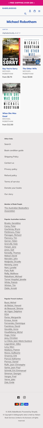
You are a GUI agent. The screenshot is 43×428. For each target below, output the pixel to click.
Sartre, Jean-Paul (12, 367)
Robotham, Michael (13, 276)
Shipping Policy (11, 156)
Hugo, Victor (10, 335)
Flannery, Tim (10, 238)
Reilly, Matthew (11, 273)
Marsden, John (11, 258)
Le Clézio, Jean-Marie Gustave (18, 341)
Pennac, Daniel (11, 361)
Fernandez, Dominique (14, 323)
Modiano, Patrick (12, 350)
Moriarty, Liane (11, 264)
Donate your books (13, 188)
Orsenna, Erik (10, 355)
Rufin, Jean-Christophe (14, 364)
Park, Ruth (9, 270)
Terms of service (12, 181)
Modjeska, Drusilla (12, 261)
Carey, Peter (10, 226)
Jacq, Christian (11, 338)
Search (7, 144)
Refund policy (10, 175)
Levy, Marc (9, 347)
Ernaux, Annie (10, 320)
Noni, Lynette (10, 267)
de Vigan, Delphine (13, 311)
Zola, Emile (9, 382)
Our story (8, 194)
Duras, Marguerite (12, 317)
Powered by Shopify (29, 412)
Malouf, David (10, 255)
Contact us (9, 163)
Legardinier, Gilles (12, 344)
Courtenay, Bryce (12, 229)
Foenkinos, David (12, 326)
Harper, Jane (10, 247)
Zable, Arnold (10, 288)
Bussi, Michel (10, 302)
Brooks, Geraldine (12, 223)
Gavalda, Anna (11, 329)
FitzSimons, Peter (12, 232)
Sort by (5, 29)
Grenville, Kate (11, 244)
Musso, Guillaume (12, 353)
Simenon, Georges (12, 373)
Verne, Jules (9, 379)
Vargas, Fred (10, 376)
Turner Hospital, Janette (15, 279)
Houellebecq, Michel (13, 332)
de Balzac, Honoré (12, 305)
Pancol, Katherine (12, 358)
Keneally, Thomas (12, 252)
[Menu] (39, 10)
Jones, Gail (9, 250)
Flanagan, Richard (12, 235)
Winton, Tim (10, 285)
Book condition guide (13, 150)
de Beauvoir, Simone (13, 308)
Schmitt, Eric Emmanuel (15, 370)
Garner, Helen (10, 241)
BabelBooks (9, 8)
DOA (6, 314)
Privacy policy (10, 169)
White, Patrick (10, 282)
